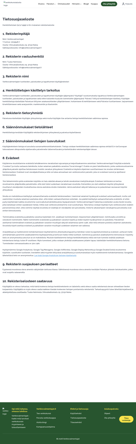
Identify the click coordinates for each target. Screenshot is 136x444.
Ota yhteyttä (109, 4)
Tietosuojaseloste (78, 418)
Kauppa (94, 4)
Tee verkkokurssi (43, 413)
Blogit (86, 4)
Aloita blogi (41, 422)
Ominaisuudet (64, 4)
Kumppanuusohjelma (45, 427)
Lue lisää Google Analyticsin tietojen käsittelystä (55, 255)
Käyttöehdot (75, 413)
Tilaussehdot (76, 422)
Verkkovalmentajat (71, 439)
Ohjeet (107, 413)
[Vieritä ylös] (5, 438)
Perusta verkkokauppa (46, 418)
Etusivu (41, 4)
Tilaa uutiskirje (126, 419)
